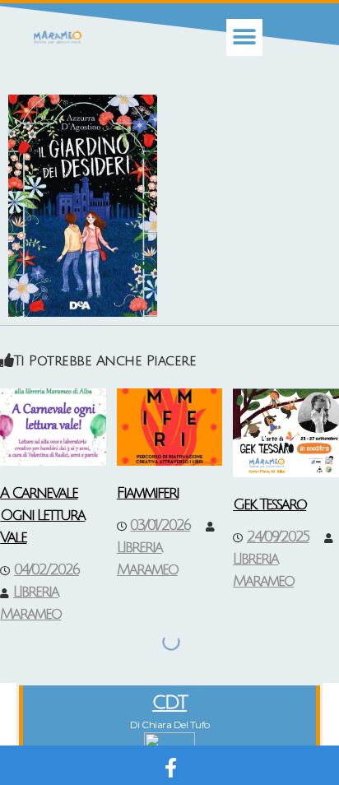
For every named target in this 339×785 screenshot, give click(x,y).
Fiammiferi (148, 493)
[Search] (157, 641)
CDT (169, 702)
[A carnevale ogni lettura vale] (53, 426)
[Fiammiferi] (170, 426)
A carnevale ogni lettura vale (42, 515)
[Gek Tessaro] (286, 432)
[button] (244, 37)
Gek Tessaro (269, 504)
